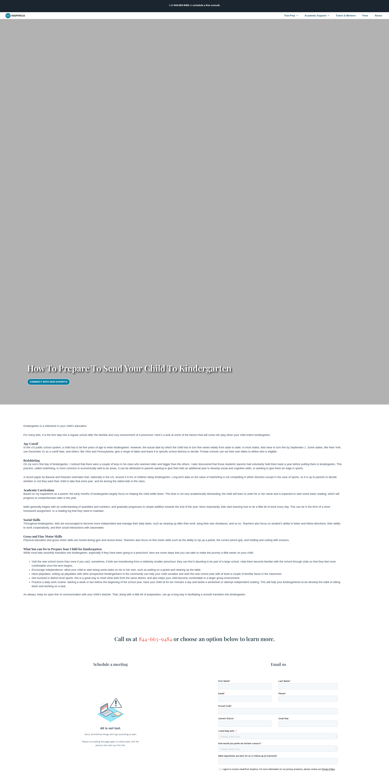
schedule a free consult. (206, 5)
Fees (365, 15)
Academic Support (315, 15)
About (378, 15)
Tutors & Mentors (346, 15)
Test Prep (289, 15)
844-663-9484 (181, 5)
